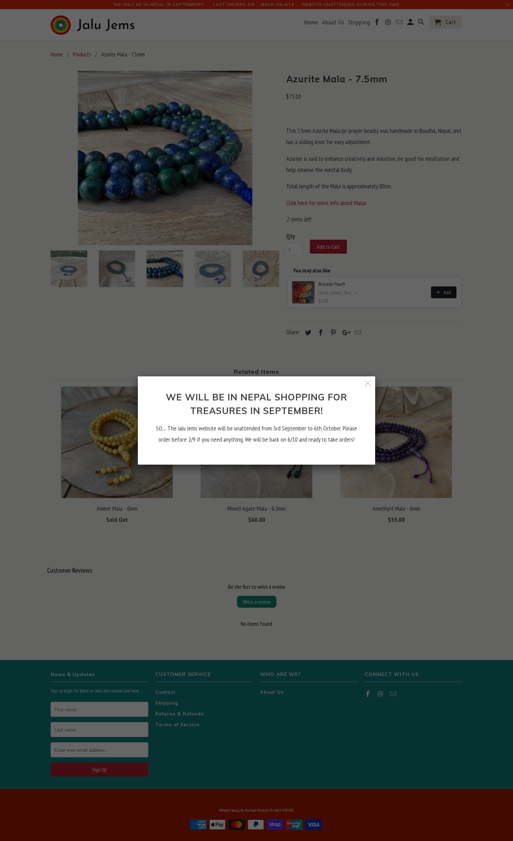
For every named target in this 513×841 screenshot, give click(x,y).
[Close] (368, 383)
